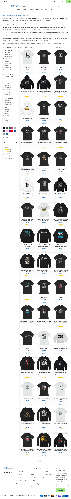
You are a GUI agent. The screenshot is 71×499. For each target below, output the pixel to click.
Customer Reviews (48, 474)
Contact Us (32, 474)
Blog (44, 477)
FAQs (30, 471)
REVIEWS (44, 9)
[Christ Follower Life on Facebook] (2, 1)
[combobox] (43, 6)
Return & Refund (33, 481)
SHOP (24, 9)
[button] (65, 47)
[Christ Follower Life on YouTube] (4, 1)
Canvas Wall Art (20, 471)
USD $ (53, 1)
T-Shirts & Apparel (21, 481)
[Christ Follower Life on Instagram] (9, 1)
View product (27, 61)
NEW (18, 9)
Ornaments (19, 487)
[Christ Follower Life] (18, 6)
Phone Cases (19, 477)
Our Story (45, 471)
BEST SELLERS (34, 9)
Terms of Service (30, 495)
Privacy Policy (21, 495)
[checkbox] (4, 128)
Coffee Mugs (19, 474)
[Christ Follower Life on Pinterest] (6, 1)
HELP (50, 9)
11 (48, 461)
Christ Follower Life (12, 495)
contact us (42, 43)
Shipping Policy (33, 477)
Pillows (18, 484)
